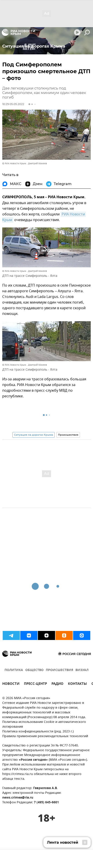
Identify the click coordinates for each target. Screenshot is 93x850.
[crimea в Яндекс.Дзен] (46, 635)
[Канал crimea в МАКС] (81, 635)
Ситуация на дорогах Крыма (33, 434)
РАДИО (57, 684)
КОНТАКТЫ (77, 684)
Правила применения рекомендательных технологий (45, 736)
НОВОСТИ (10, 684)
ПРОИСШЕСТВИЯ (59, 670)
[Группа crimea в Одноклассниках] (64, 635)
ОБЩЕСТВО (34, 670)
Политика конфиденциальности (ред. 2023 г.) (38, 731)
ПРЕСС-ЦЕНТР (35, 684)
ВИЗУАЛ (81, 670)
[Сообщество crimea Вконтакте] (28, 635)
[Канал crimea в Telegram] (11, 635)
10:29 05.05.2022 (13, 104)
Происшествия (68, 434)
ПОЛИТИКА (14, 670)
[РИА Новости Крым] (18, 32)
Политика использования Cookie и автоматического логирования (44, 724)
